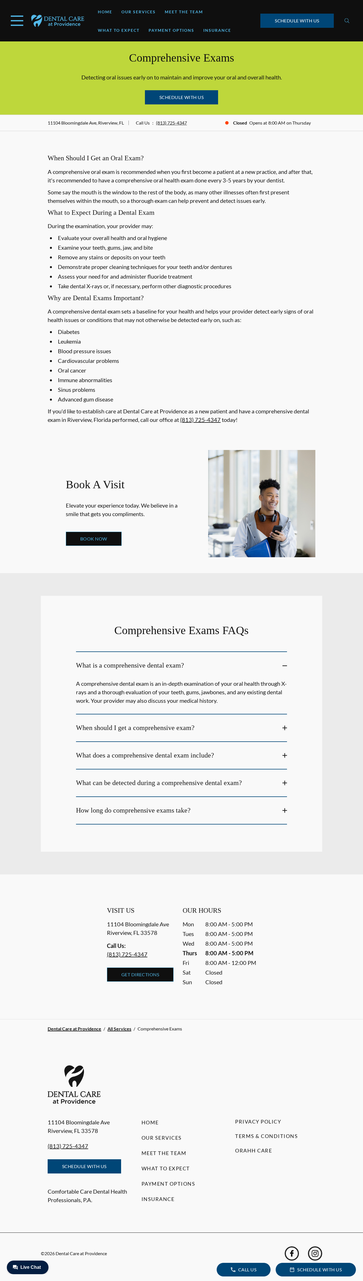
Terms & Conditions (266, 1136)
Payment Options (171, 30)
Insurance (217, 30)
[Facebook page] (292, 1253)
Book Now (93, 538)
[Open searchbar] (347, 20)
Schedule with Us (297, 20)
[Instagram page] (315, 1253)
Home (105, 11)
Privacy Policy (258, 1121)
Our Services (138, 11)
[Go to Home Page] (57, 21)
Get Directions (140, 974)
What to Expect (119, 30)
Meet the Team (184, 11)
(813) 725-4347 (171, 122)
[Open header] (17, 20)
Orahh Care (253, 1150)
